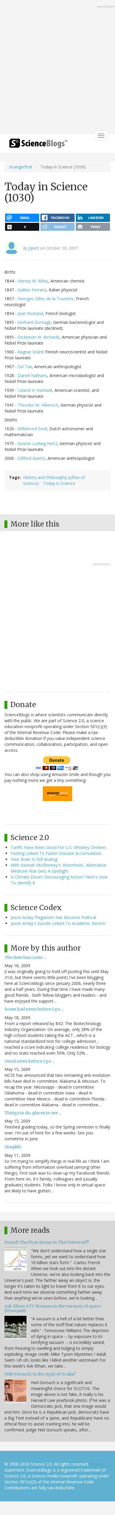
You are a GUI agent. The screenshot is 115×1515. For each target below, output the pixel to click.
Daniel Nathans (32, 375)
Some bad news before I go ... (34, 1009)
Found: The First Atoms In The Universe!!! (46, 1242)
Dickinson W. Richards (39, 337)
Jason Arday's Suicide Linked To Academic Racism (58, 923)
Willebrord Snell (32, 428)
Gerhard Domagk (34, 322)
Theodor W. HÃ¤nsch (38, 405)
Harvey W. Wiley (33, 281)
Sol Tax (25, 366)
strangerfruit (20, 167)
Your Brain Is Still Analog (34, 859)
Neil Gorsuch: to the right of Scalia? (39, 1374)
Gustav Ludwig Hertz (37, 443)
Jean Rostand (30, 313)
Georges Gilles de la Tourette (45, 298)
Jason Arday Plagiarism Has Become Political (53, 917)
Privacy (97, 1464)
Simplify (13, 1146)
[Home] (38, 145)
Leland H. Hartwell (35, 390)
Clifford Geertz (31, 458)
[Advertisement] (57, 67)
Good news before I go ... (29, 1061)
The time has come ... (25, 957)
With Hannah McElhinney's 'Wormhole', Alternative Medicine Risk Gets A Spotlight (58, 868)
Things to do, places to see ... (32, 1112)
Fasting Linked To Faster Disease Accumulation (56, 853)
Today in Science (59, 483)
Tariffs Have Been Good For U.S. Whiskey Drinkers (58, 847)
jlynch (33, 248)
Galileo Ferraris (32, 290)
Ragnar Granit (31, 352)
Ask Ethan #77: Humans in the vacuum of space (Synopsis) (52, 1308)
